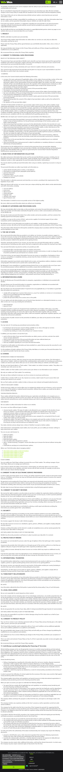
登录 (56, 2)
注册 (49, 2)
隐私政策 (31, 761)
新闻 (31, 759)
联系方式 (31, 757)
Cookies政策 (31, 763)
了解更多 (31, 753)
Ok (13, 767)
